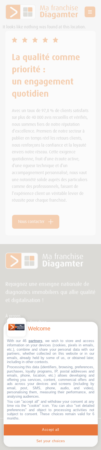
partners (35, 341)
